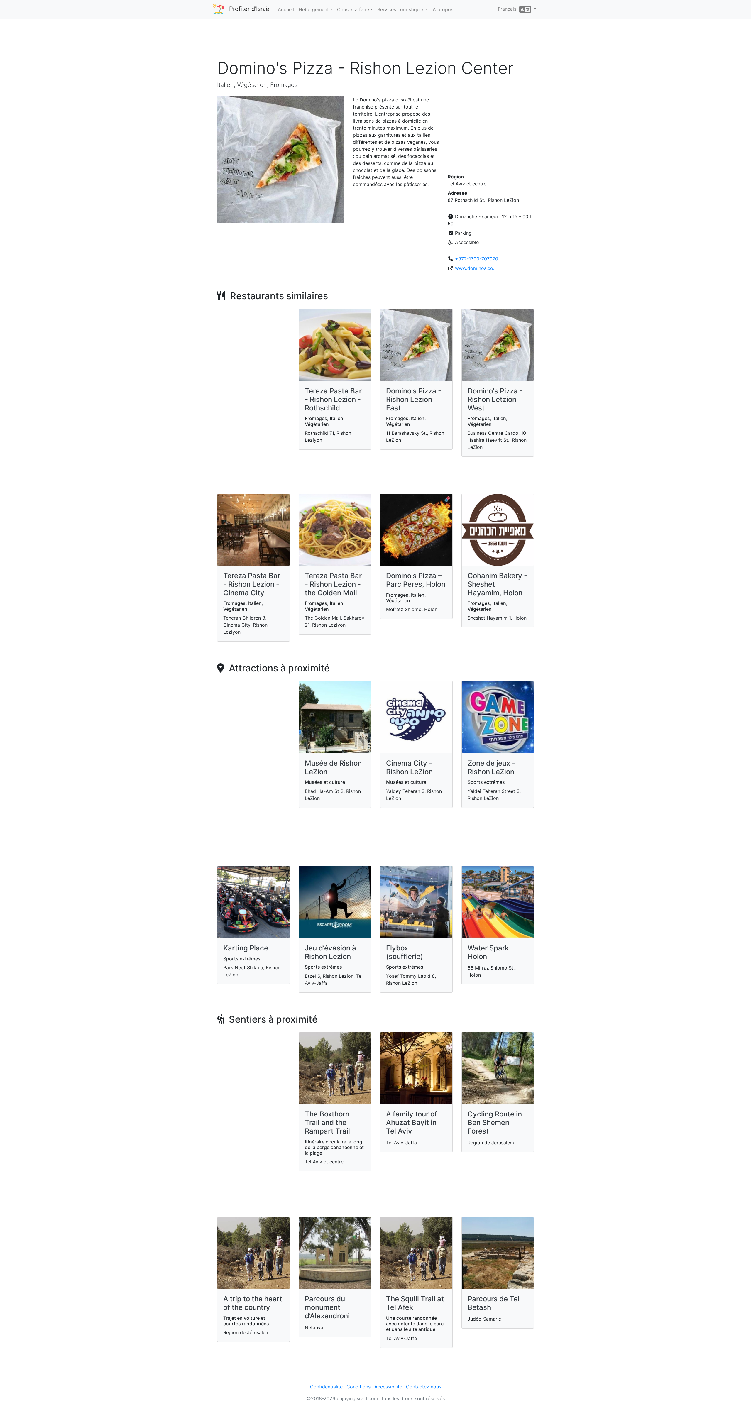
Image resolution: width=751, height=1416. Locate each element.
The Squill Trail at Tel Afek (415, 1303)
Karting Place (245, 948)
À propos (443, 9)
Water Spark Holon (488, 952)
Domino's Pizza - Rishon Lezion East (413, 399)
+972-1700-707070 (476, 259)
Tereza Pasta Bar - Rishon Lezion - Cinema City (251, 584)
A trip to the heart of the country (252, 1303)
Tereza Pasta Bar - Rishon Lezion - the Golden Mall (333, 584)
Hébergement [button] (314, 9)
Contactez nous (423, 1387)
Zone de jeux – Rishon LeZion (491, 767)
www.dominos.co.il (476, 268)
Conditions (358, 1387)
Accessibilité (388, 1387)
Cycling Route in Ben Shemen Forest (495, 1122)
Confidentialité (326, 1387)
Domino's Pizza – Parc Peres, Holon (415, 579)
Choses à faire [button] (353, 9)
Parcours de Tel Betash (494, 1303)
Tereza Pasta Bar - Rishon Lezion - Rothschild (333, 399)
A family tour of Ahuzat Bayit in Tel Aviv (411, 1122)
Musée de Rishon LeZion (333, 767)
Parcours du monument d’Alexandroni (327, 1307)
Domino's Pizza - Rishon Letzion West (495, 399)
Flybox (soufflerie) (404, 952)
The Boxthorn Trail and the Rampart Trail (327, 1122)
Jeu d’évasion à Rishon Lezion (330, 952)
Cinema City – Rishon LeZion (409, 767)
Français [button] (508, 9)
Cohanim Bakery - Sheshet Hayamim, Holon (497, 584)
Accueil (286, 9)
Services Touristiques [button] (400, 9)
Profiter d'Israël (250, 8)
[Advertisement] (375, 41)
